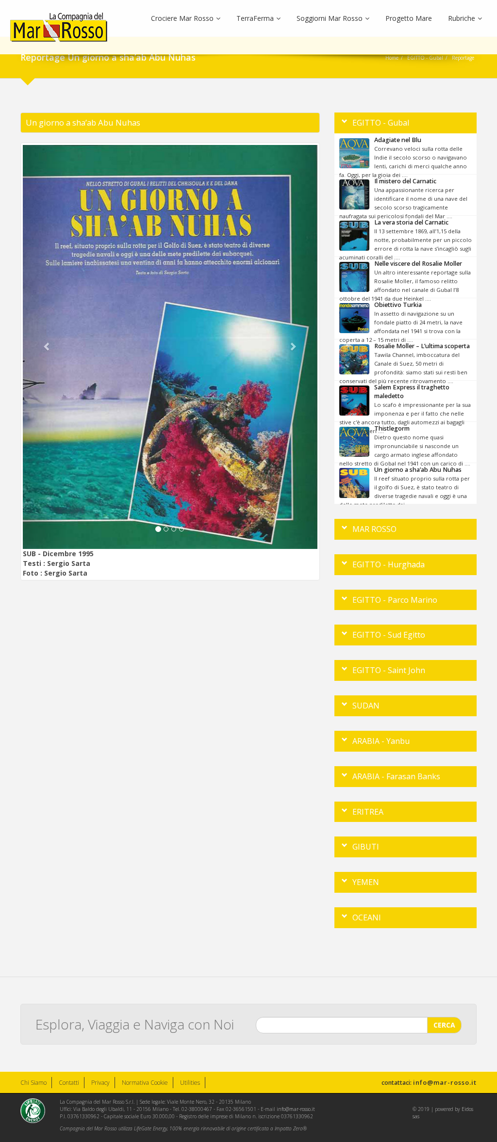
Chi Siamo (33, 1082)
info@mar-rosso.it (445, 1082)
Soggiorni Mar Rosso (330, 18)
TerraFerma (255, 18)
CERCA (444, 1024)
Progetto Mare (408, 18)
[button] (45, 347)
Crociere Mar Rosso (182, 18)
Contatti (69, 1082)
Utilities (190, 1082)
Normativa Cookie (145, 1082)
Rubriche (461, 18)
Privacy (100, 1082)
